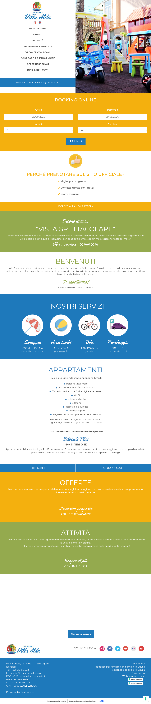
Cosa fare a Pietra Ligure (38, 58)
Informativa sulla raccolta (56, 701)
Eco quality (139, 663)
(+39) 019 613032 (19, 669)
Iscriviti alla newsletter (75, 206)
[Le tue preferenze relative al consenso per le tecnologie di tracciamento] (146, 699)
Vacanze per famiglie (38, 46)
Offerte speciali (38, 64)
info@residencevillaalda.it (27, 673)
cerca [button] (77, 141)
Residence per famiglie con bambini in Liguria (119, 666)
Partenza (112, 109)
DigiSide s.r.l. (27, 692)
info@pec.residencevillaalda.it (28, 676)
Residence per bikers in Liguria (128, 669)
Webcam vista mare (133, 676)
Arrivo (38, 109)
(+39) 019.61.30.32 (49, 82)
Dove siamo (138, 673)
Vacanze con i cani (37, 52)
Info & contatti (37, 70)
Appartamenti (37, 28)
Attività (37, 40)
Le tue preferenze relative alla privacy (82, 701)
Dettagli (115, 452)
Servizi (37, 34)
